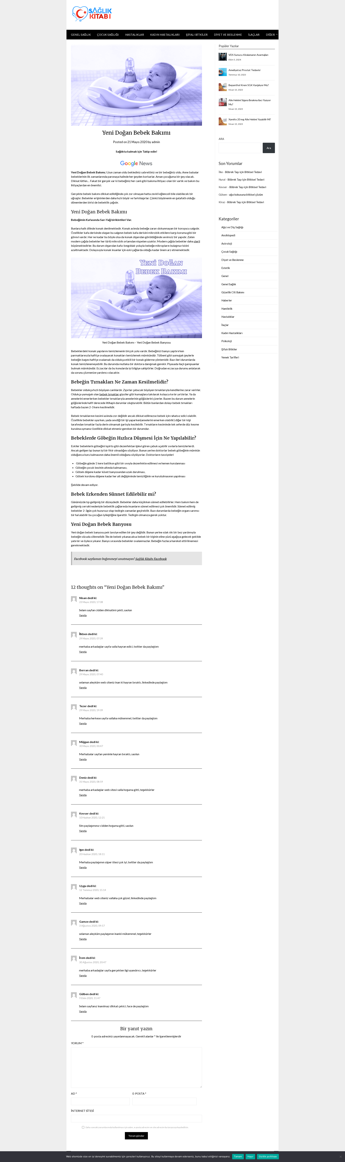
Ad (74, 1093)
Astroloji (226, 243)
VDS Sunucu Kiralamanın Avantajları (248, 54)
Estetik (225, 267)
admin (156, 142)
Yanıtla (83, 615)
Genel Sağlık (81, 34)
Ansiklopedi (228, 235)
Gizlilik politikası (268, 1156)
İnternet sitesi (82, 1110)
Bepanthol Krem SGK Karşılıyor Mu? (249, 85)
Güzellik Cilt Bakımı (232, 292)
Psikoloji (226, 341)
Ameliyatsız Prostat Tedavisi (244, 70)
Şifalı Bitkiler (197, 34)
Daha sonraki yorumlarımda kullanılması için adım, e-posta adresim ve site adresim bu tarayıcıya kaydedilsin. (137, 1127)
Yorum (77, 1043)
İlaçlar (254, 34)
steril (197, 241)
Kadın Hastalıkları (165, 34)
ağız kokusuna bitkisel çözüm (246, 194)
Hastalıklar (134, 34)
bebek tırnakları (109, 394)
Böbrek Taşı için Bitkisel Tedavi (243, 172)
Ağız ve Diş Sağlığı (232, 227)
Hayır (250, 1156)
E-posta (139, 1093)
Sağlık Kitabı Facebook (151, 559)
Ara (221, 138)
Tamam (238, 1156)
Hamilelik (226, 308)
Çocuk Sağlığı (108, 34)
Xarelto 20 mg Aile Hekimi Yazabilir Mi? (250, 119)
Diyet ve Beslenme (228, 34)
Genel (224, 276)
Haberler (226, 300)
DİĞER (270, 34)
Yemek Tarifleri (230, 357)
